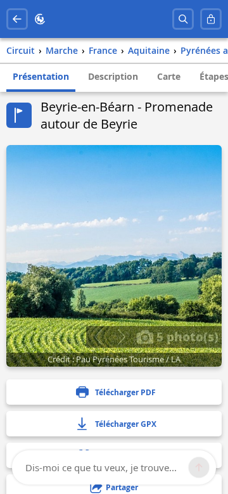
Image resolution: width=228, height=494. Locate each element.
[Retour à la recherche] (17, 19)
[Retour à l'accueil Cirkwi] (40, 19)
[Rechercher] (183, 19)
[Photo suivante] (121, 336)
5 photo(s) (185, 336)
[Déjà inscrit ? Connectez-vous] (211, 19)
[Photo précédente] (98, 336)
